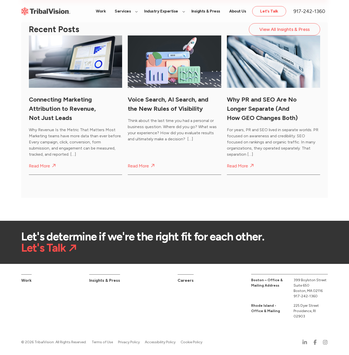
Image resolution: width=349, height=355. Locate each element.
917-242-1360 (309, 11)
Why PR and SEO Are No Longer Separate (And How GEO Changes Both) (262, 108)
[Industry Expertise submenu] (183, 11)
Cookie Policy (191, 342)
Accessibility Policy (160, 342)
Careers (186, 280)
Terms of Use (102, 342)
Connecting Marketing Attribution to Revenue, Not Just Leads (62, 108)
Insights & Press (104, 280)
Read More (39, 166)
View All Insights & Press (284, 29)
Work (26, 280)
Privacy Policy (129, 342)
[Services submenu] (136, 11)
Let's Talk (43, 247)
